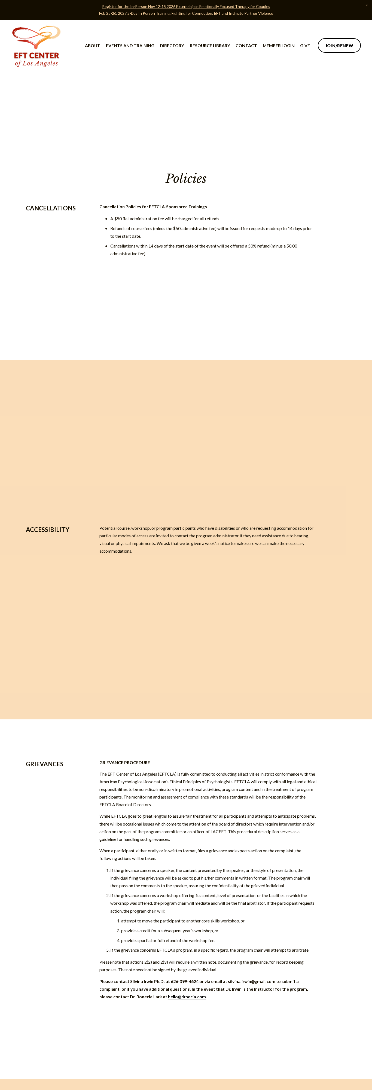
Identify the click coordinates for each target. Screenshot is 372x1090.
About (92, 45)
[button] (366, 5)
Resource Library (210, 45)
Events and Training (130, 45)
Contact (246, 45)
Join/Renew (339, 45)
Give (305, 45)
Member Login (279, 45)
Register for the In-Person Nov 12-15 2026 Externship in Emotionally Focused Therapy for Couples (186, 6)
